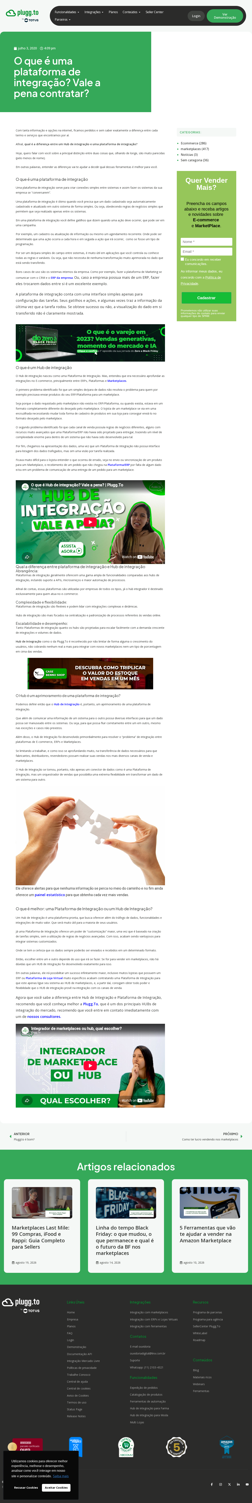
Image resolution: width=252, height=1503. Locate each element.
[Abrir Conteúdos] (139, 12)
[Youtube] (247, 1484)
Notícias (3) (189, 154)
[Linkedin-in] (238, 1484)
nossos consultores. (44, 1016)
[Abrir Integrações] (102, 12)
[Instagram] (220, 1484)
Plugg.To (90, 1004)
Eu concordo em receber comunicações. (202, 262)
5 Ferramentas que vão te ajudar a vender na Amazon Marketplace (207, 1234)
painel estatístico (50, 894)
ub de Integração (68, 704)
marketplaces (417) (195, 149)
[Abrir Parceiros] (70, 19)
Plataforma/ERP (119, 465)
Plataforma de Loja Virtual (44, 978)
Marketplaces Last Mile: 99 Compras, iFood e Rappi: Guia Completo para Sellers (40, 1237)
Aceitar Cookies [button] (56, 1487)
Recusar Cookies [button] (26, 1487)
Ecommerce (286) (193, 143)
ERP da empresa (61, 278)
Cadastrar (206, 298)
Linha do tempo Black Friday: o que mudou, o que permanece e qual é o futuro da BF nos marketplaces (125, 1240)
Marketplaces (116, 381)
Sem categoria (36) (194, 160)
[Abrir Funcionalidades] (78, 12)
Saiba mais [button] (61, 1476)
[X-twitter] (229, 1484)
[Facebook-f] (212, 1484)
